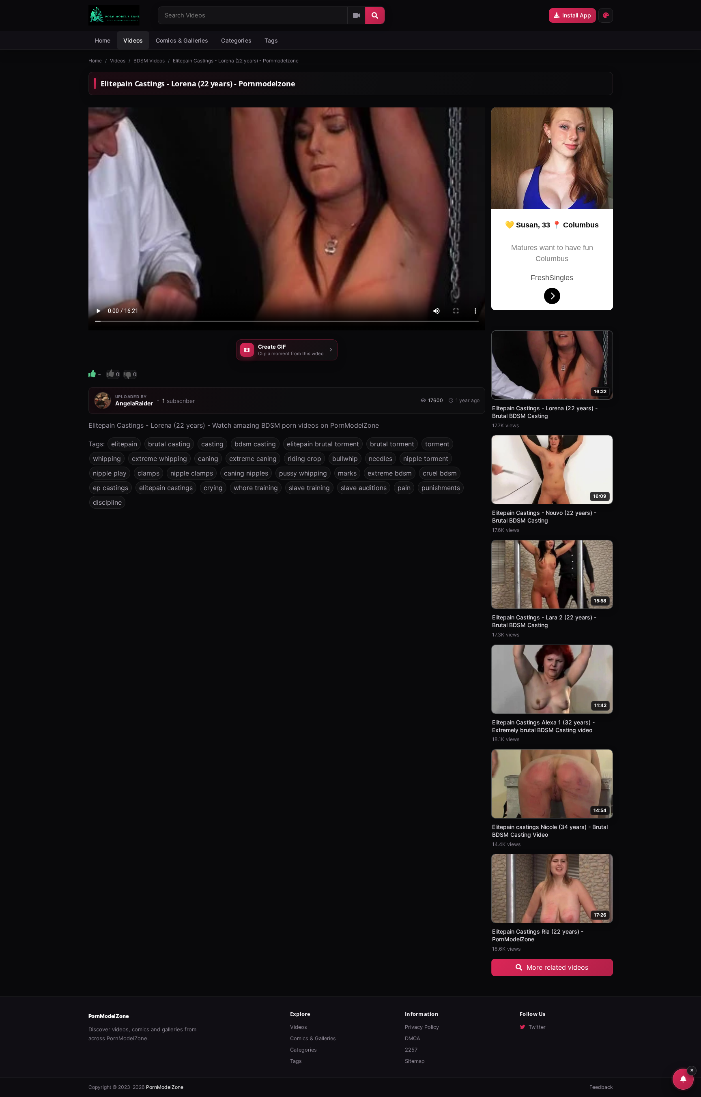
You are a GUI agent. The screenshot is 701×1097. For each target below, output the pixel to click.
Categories (236, 40)
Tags (296, 1061)
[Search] (375, 15)
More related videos (556, 967)
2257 (411, 1050)
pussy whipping (303, 473)
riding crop (304, 458)
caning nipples (246, 473)
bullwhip (345, 458)
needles (380, 458)
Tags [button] (271, 40)
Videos (133, 40)
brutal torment (392, 444)
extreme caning (253, 458)
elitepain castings (166, 488)
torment (437, 444)
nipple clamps (191, 473)
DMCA (412, 1038)
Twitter (537, 1027)
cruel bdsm (440, 473)
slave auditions (364, 488)
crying (213, 488)
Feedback (601, 1087)
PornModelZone (108, 1016)
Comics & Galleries (182, 40)
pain (404, 488)
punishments (440, 488)
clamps (148, 473)
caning (208, 458)
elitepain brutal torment (323, 444)
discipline (107, 502)
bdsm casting (255, 444)
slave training (309, 488)
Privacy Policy (422, 1027)
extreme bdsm (390, 473)
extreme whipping (159, 458)
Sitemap (415, 1061)
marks (347, 473)
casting (212, 444)
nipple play (110, 473)
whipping (107, 458)
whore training (256, 488)
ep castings (110, 488)
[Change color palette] (605, 15)
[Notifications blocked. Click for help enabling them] (683, 1079)
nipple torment (425, 458)
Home (103, 40)
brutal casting (169, 444)
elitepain (124, 444)
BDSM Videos (149, 61)
